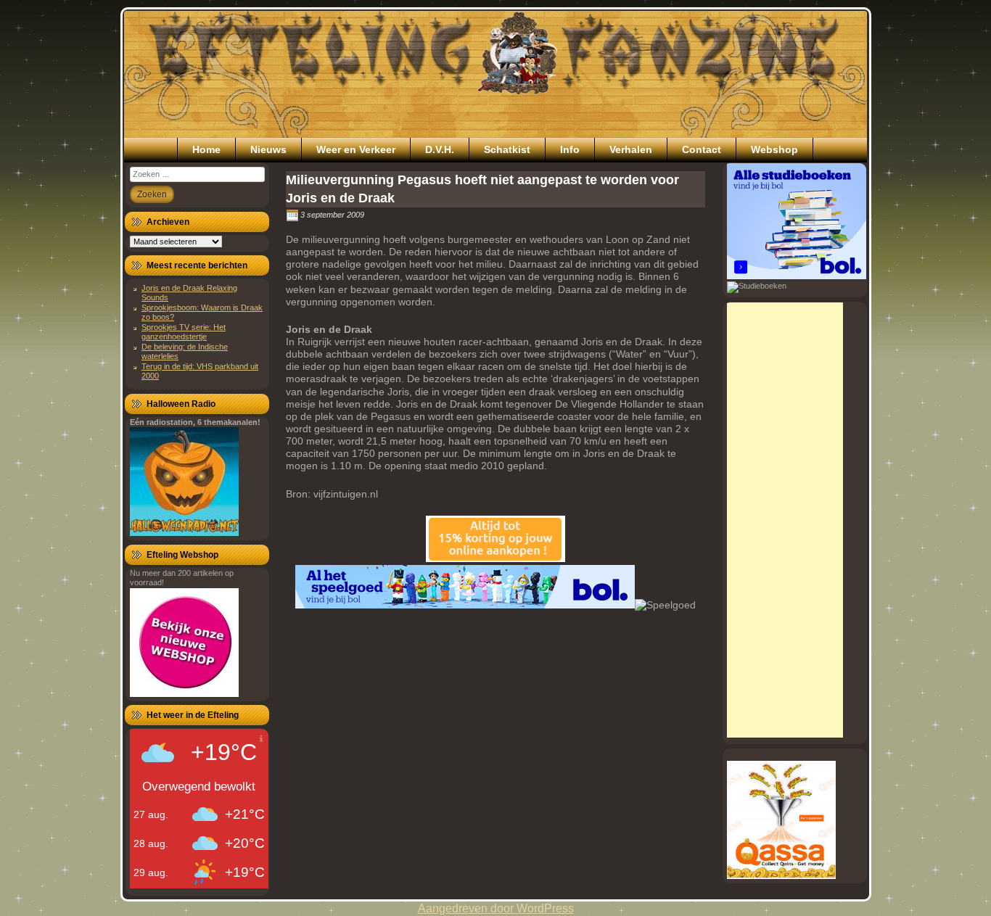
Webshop (774, 149)
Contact (701, 149)
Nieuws (268, 149)
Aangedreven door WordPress (496, 908)
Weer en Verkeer (355, 149)
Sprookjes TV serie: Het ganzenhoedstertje (183, 332)
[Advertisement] (785, 520)
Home (206, 149)
